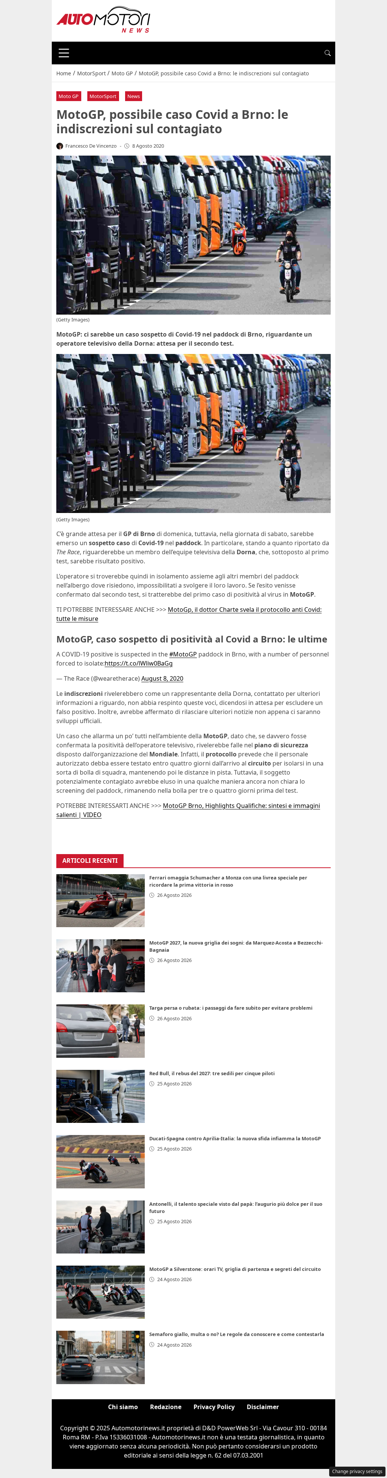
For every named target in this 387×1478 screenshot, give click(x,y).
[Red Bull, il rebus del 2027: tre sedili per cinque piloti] (100, 1096)
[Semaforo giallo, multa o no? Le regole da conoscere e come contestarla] (100, 1357)
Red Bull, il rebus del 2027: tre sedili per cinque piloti (212, 1073)
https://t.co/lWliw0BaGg (139, 663)
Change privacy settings (357, 1471)
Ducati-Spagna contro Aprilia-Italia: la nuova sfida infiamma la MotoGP (235, 1138)
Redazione (165, 1407)
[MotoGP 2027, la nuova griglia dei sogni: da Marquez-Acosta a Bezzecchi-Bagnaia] (100, 965)
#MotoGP (183, 654)
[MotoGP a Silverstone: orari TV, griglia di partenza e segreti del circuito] (100, 1292)
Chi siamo (123, 1407)
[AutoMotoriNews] (103, 20)
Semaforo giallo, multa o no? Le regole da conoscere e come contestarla (236, 1334)
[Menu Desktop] (63, 53)
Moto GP (69, 96)
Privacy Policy (214, 1407)
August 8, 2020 (162, 678)
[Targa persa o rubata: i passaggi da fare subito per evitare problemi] (100, 1030)
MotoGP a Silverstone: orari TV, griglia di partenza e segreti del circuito (235, 1269)
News (133, 96)
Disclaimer (263, 1407)
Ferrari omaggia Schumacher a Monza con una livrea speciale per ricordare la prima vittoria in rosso (228, 881)
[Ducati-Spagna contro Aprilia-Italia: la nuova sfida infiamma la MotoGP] (100, 1161)
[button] (328, 53)
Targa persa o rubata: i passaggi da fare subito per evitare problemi (231, 1007)
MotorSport (103, 96)
